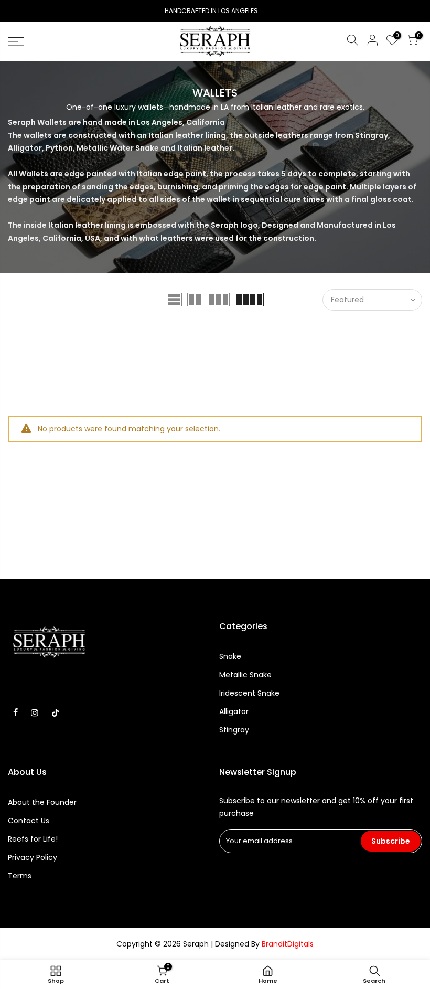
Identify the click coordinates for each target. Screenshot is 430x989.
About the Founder (42, 802)
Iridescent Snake (249, 693)
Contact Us (28, 820)
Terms (19, 875)
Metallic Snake (245, 674)
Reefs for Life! (33, 839)
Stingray (234, 730)
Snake (230, 656)
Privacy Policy (32, 857)
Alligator (234, 711)
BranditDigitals (288, 944)
